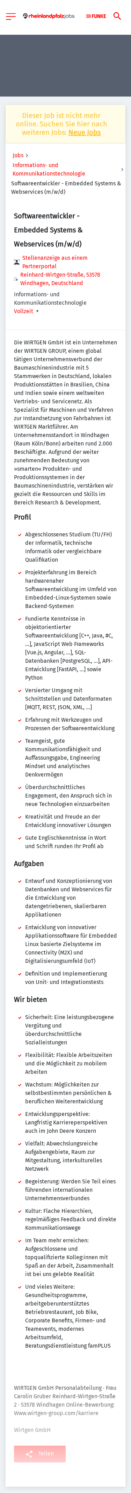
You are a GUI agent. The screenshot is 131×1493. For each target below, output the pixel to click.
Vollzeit (23, 311)
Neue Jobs (84, 132)
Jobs (18, 155)
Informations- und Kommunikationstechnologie (49, 169)
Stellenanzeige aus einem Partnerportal (55, 262)
